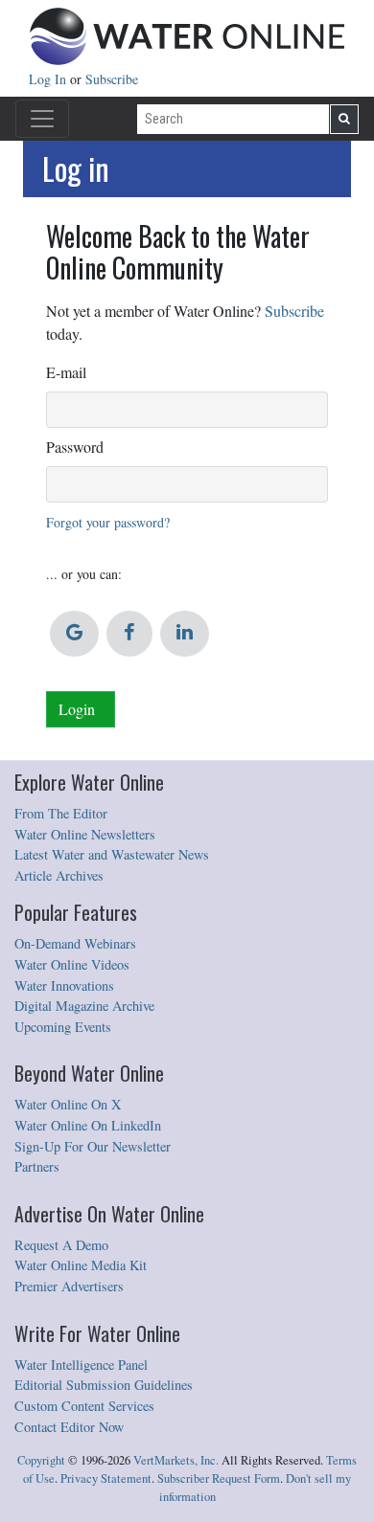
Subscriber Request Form (218, 1478)
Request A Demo (61, 1245)
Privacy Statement (106, 1478)
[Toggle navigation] (42, 119)
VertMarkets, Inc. (176, 1460)
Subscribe (111, 79)
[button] (74, 634)
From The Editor (60, 813)
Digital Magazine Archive (84, 1005)
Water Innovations (64, 985)
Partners (36, 1166)
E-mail (66, 372)
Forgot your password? (108, 522)
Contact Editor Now (69, 1427)
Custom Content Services (84, 1406)
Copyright (41, 1460)
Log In (49, 79)
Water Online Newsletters (84, 834)
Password (75, 446)
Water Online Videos (71, 964)
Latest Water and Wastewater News (111, 854)
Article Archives (59, 875)
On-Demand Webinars (75, 943)
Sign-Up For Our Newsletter (92, 1146)
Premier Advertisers (69, 1286)
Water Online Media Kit (80, 1265)
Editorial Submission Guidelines (103, 1385)
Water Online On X (67, 1104)
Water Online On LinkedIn (87, 1125)
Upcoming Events (62, 1027)
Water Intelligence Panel (81, 1364)
